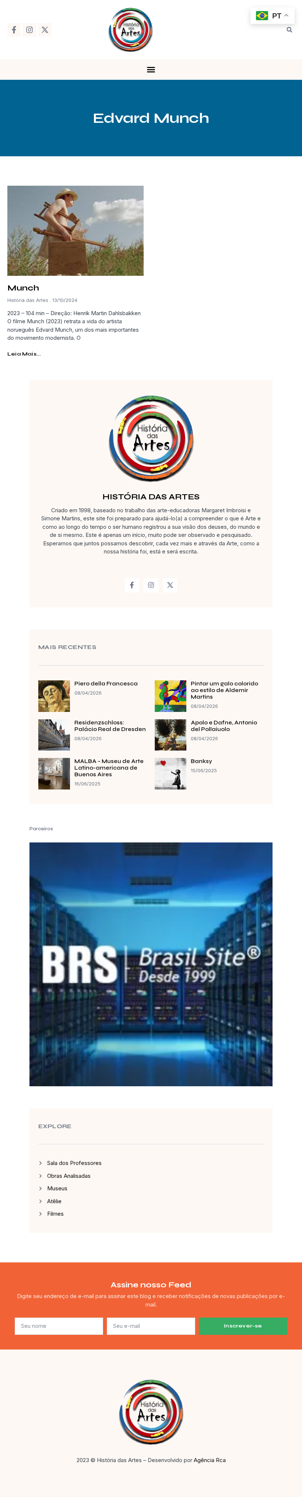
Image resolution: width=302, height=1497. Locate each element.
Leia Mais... (24, 354)
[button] (289, 30)
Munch (23, 288)
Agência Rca (210, 1460)
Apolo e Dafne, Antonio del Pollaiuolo (224, 726)
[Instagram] (29, 29)
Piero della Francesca (106, 683)
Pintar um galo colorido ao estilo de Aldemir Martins (224, 690)
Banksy (201, 761)
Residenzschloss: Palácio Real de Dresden (110, 726)
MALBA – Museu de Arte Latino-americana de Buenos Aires (109, 768)
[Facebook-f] (14, 29)
